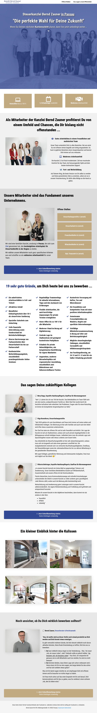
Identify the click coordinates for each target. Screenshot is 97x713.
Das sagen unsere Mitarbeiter (82, 2)
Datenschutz (68, 708)
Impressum (61, 708)
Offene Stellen (66, 2)
